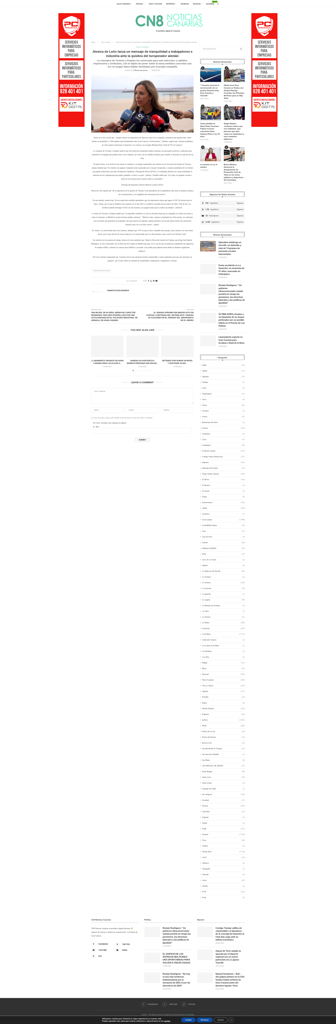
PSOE (223, 726)
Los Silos (223, 657)
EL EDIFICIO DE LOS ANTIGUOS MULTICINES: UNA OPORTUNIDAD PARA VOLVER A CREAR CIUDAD (176, 958)
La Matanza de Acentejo (223, 606)
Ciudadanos (223, 445)
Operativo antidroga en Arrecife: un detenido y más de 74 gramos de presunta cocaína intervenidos (230, 248)
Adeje (223, 365)
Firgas (223, 497)
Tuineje (223, 846)
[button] (95, 353)
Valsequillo (223, 869)
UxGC (223, 857)
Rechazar (205, 1020)
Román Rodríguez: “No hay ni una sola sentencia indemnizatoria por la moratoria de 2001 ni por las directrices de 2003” (176, 980)
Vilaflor (223, 886)
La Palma (223, 623)
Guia (223, 531)
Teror (223, 840)
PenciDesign (189, 1015)
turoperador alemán (101, 270)
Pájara (223, 703)
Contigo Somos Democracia (223, 457)
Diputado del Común (223, 468)
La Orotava (223, 617)
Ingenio (223, 565)
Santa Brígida (223, 772)
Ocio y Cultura (155, 4)
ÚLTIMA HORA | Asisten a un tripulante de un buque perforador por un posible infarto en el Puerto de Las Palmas (232, 320)
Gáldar (223, 508)
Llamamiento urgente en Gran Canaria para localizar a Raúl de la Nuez (232, 340)
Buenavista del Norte (223, 422)
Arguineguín (223, 394)
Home (93, 42)
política (223, 720)
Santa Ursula (223, 783)
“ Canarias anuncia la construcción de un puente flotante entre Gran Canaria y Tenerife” (209, 90)
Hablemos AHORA (223, 548)
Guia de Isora (223, 537)
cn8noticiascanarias (140, 70)
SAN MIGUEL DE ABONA (223, 766)
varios (223, 880)
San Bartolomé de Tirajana (223, 749)
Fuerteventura (223, 502)
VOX (223, 892)
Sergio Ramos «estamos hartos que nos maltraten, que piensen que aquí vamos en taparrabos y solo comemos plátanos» (234, 131)
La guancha (223, 594)
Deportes (170, 4)
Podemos (223, 714)
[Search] (218, 4)
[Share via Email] (156, 281)
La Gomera (223, 583)
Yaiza (223, 897)
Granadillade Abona (223, 525)
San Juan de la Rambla (223, 754)
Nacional (210, 3)
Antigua (223, 382)
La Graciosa (223, 588)
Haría (223, 554)
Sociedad (184, 4)
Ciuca (223, 439)
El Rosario (223, 485)
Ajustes (220, 1020)
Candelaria (223, 434)
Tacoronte (223, 812)
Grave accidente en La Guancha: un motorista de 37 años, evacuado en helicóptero (231, 269)
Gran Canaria (105, 42)
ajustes (167, 1021)
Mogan (223, 663)
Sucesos (197, 4)
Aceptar (188, 1020)
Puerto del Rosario (223, 737)
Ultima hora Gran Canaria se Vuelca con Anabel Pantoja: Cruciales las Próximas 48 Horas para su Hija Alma (234, 91)
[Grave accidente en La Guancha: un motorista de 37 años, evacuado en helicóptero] (208, 269)
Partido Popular (223, 708)
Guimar (223, 543)
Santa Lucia (223, 777)
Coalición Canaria (223, 451)
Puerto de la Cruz (223, 731)
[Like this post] (145, 281)
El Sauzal (223, 491)
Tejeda (223, 823)
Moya (223, 668)
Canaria (223, 428)
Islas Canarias (123, 4)
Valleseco (223, 863)
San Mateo (223, 760)
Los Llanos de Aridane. (223, 646)
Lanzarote (223, 628)
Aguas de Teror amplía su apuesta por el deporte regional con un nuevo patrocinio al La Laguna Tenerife (228, 957)
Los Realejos (223, 651)
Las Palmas (223, 634)
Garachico (223, 514)
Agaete (223, 371)
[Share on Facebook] (148, 281)
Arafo (223, 388)
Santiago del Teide (223, 789)
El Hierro (223, 479)
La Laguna (223, 600)
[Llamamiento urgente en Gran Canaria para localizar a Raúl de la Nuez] (107, 346)
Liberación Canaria (223, 640)
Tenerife (223, 834)
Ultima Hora (223, 852)
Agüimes (223, 377)
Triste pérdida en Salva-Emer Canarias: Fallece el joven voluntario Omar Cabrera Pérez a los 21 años (210, 130)
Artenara (223, 411)
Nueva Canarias (223, 680)
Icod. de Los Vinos (223, 560)
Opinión (223, 691)
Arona (223, 405)
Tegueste (223, 817)
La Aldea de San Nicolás (223, 571)
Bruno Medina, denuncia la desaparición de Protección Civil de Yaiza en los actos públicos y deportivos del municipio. (233, 172)
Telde (223, 829)
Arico (223, 399)
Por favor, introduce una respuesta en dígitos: (110, 423)
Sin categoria (223, 794)
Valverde (223, 874)
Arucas (223, 417)
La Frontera (223, 577)
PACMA (223, 697)
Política (139, 4)
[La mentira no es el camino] (210, 154)
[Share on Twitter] (151, 281)
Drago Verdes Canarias (223, 474)
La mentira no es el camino (208, 165)
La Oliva (223, 611)
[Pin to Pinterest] (153, 281)
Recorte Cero (223, 743)
